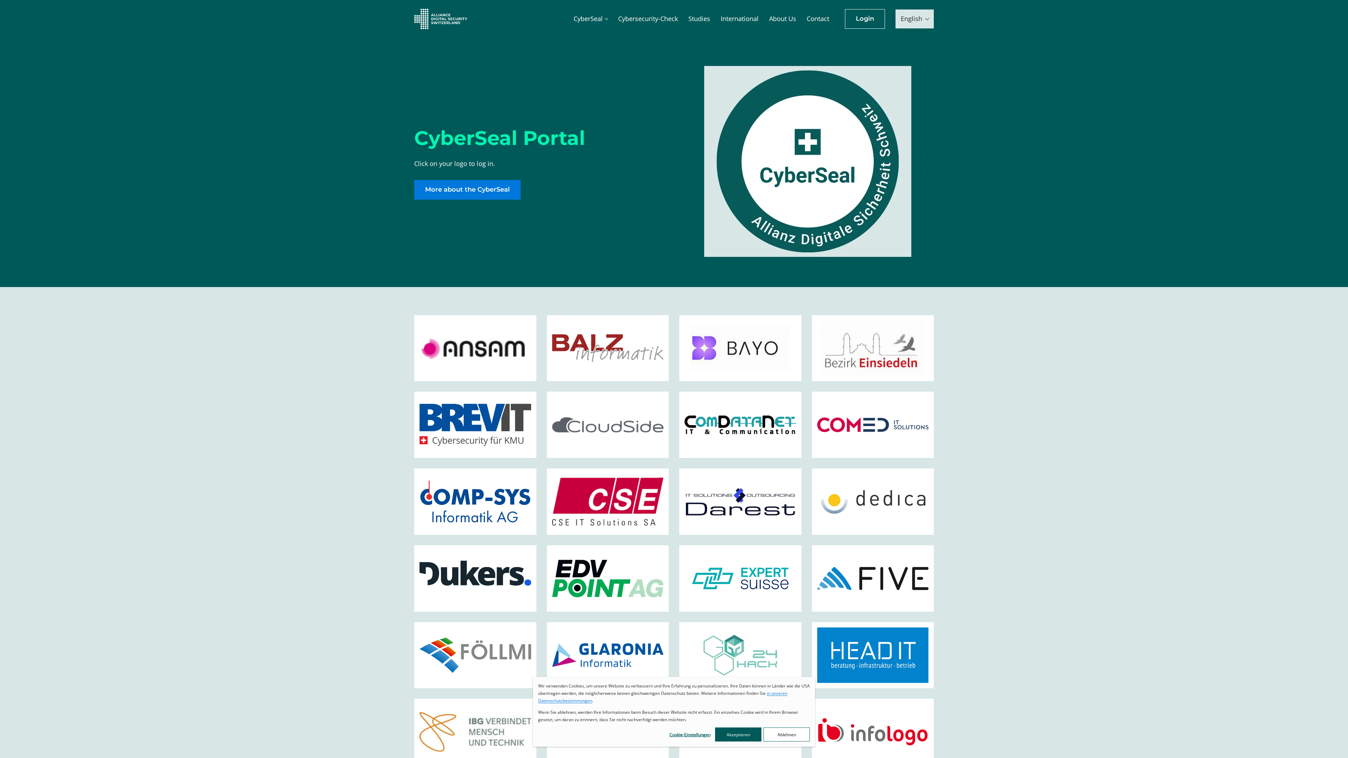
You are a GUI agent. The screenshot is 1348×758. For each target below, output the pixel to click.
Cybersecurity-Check (648, 18)
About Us (782, 18)
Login (865, 18)
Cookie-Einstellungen (690, 735)
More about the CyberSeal (467, 189)
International (740, 18)
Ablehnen (787, 735)
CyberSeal (588, 18)
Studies (699, 18)
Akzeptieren (738, 735)
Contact (818, 18)
